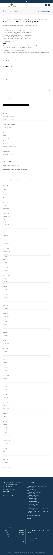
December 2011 (6, 432)
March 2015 (5, 332)
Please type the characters (8, 92)
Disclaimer (30, 518)
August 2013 (5, 381)
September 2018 (6, 300)
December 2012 (6, 402)
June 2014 (5, 354)
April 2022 (5, 232)
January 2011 (5, 462)
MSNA (8, 52)
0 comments (7, 19)
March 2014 (5, 362)
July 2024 (5, 221)
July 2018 (5, 302)
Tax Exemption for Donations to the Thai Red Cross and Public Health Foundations (19, 173)
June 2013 (5, 386)
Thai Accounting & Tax (32, 499)
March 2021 (5, 265)
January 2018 (5, 308)
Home (38, 11)
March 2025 (5, 200)
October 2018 (6, 297)
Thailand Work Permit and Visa (9, 154)
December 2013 (6, 370)
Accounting (5, 113)
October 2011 (6, 437)
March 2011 (5, 456)
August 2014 (5, 348)
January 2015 (5, 335)
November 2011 (6, 435)
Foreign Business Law (7, 127)
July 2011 (5, 446)
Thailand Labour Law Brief (33, 498)
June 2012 (5, 419)
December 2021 (6, 243)
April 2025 (5, 197)
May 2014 (5, 356)
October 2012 (6, 408)
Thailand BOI (5, 143)
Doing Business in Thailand (8, 119)
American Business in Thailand (9, 116)
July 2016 (5, 319)
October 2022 (6, 224)
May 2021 (5, 259)
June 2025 (5, 192)
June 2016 (5, 321)
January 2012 (5, 429)
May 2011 (5, 451)
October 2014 (6, 343)
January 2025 (5, 205)
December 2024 (6, 208)
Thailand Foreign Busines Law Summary (36, 496)
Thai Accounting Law (32, 501)
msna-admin (36, 19)
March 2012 (5, 424)
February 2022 (6, 238)
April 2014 (5, 359)
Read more (6, 60)
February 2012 (6, 427)
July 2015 (5, 329)
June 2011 (5, 448)
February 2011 (6, 459)
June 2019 (5, 289)
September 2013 (6, 378)
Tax (4, 132)
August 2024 (5, 219)
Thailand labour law (7, 148)
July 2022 (5, 229)
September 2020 (6, 275)
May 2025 (5, 194)
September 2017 (6, 310)
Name (5, 71)
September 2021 (6, 251)
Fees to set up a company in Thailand (35, 514)
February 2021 (6, 267)
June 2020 (5, 278)
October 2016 (6, 316)
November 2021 (6, 246)
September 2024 (6, 216)
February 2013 (6, 397)
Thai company (6, 138)
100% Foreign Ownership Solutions (35, 492)
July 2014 (5, 351)
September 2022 (6, 227)
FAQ (29, 507)
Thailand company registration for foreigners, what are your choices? (38, 509)
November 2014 (6, 340)
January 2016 (5, 324)
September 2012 (6, 410)
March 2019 (5, 292)
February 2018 (6, 305)
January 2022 (5, 240)
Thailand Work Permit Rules (33, 495)
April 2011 (5, 454)
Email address (7, 75)
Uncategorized (6, 157)
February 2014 (6, 364)
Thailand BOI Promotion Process (34, 515)
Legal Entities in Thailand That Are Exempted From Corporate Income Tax (17, 180)
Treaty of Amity (31, 489)
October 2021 (6, 248)
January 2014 (5, 367)
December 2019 (6, 283)
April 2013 (5, 392)
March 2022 (5, 235)
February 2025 (6, 202)
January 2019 (5, 294)
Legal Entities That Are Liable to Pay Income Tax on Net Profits (15, 177)
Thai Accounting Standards (33, 502)
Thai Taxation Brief (32, 505)
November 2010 (6, 467)
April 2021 (5, 262)
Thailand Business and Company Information (37, 486)
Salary (4, 130)
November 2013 (6, 373)
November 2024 (6, 210)
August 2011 (5, 443)
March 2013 (5, 394)
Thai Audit (5, 135)
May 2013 (5, 389)
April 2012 (5, 421)
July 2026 (5, 189)
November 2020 (6, 273)
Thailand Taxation (23, 19)
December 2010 (6, 465)
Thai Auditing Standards (33, 504)
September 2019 (6, 286)
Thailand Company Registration (9, 146)
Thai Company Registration (33, 493)
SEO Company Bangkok (41, 552)
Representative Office (32, 490)
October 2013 (6, 375)
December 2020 (6, 270)
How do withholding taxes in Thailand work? (37, 517)
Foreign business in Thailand (9, 124)
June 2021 (5, 256)
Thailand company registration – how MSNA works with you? (38, 512)
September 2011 (6, 440)
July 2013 (5, 383)
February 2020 (6, 281)
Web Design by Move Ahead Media (31, 552)
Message (6, 79)
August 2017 (5, 313)
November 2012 (6, 405)
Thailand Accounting (16, 19)
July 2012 (5, 416)
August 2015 (5, 327)
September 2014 (6, 346)
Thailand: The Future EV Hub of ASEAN (11, 165)
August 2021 (5, 254)
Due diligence (6, 121)
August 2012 (5, 413)
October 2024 (6, 213)
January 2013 (5, 400)
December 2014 (6, 337)
